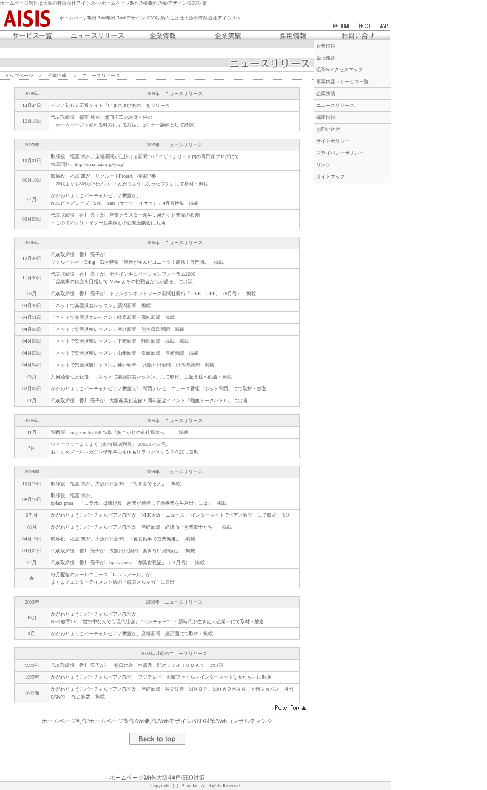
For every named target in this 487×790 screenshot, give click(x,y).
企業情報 (57, 75)
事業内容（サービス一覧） (344, 81)
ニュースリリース (335, 105)
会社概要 (325, 57)
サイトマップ (330, 176)
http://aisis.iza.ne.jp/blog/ (99, 164)
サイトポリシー (333, 141)
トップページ (19, 75)
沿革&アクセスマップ (339, 69)
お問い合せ (328, 129)
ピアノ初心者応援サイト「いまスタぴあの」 (98, 105)
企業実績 (325, 93)
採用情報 (325, 117)
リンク (323, 164)
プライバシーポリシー (340, 152)
